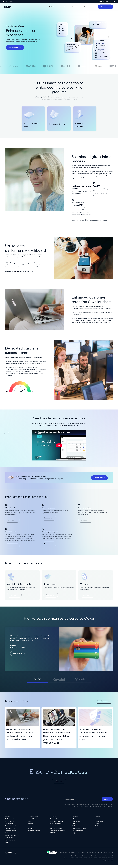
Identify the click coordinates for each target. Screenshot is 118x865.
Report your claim (110, 1)
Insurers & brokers (55, 826)
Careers (97, 823)
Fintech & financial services (57, 819)
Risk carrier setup (10, 840)
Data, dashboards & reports (13, 826)
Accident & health (33, 819)
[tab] (37, 680)
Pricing (7, 842)
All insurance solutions (34, 830)
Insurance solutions (10, 835)
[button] (52, 7)
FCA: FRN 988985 (107, 858)
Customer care (9, 833)
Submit (107, 799)
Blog (73, 823)
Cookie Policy (109, 806)
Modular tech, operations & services (57, 831)
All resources (76, 819)
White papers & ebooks (79, 828)
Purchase (30, 823)
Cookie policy (86, 856)
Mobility (30, 821)
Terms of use (94, 856)
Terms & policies (76, 856)
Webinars (75, 826)
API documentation (77, 830)
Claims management (11, 830)
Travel (29, 826)
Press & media (99, 821)
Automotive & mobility (56, 821)
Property (30, 828)
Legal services (9, 837)
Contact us (98, 826)
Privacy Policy (98, 806)
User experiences (10, 828)
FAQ (73, 833)
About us (97, 819)
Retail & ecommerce (55, 823)
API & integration (10, 821)
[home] (7, 7)
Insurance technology (56, 828)
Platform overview (10, 819)
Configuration (9, 823)
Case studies (76, 821)
